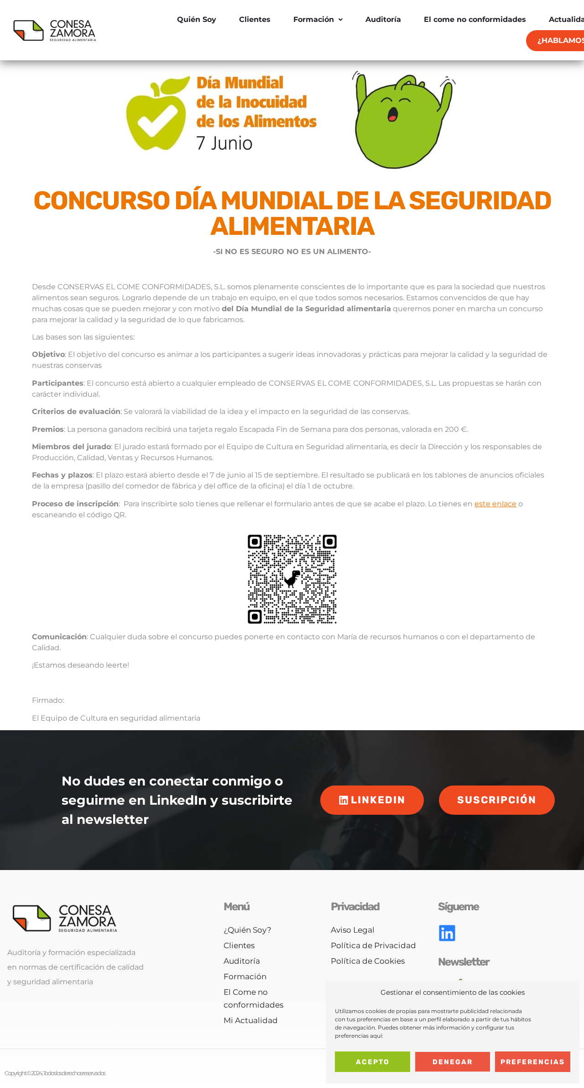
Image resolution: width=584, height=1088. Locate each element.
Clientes (255, 19)
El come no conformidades (475, 19)
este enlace (495, 503)
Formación (313, 19)
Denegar (453, 1062)
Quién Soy (196, 19)
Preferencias (533, 1062)
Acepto (373, 1062)
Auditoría (383, 19)
